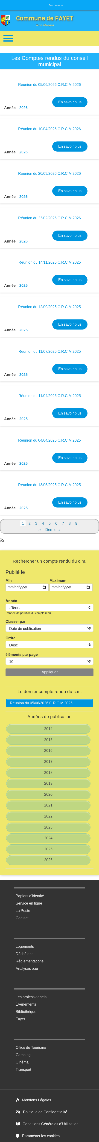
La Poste (23, 911)
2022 (48, 816)
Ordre (10, 638)
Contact (22, 918)
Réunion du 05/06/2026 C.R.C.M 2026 (41, 703)
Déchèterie (25, 954)
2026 (23, 108)
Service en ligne (29, 903)
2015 (48, 740)
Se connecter (56, 5)
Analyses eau (27, 968)
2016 (48, 751)
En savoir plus (72, 102)
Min (9, 581)
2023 (48, 827)
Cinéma (22, 1062)
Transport (23, 1070)
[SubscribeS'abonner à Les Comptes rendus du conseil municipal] (2, 539)
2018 (48, 773)
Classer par (16, 621)
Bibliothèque (26, 1012)
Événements (26, 1004)
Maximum (58, 581)
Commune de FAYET (44, 18)
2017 (48, 762)
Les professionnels (31, 997)
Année (11, 601)
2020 (48, 794)
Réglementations (30, 961)
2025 (23, 286)
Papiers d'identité (30, 896)
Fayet (20, 1019)
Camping (23, 1055)
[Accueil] (6, 20)
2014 (48, 729)
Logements (25, 946)
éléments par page (22, 655)
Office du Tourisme (31, 1047)
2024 (48, 838)
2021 (48, 805)
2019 (48, 783)
